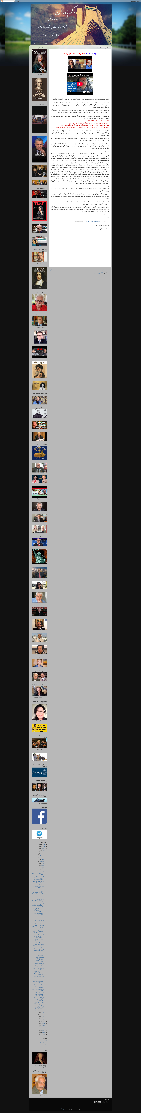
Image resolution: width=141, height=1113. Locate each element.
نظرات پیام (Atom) (99, 273)
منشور (45, 1044)
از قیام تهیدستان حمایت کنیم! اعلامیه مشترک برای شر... (38, 950)
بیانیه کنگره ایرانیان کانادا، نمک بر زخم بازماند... (39, 915)
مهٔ (43, 870)
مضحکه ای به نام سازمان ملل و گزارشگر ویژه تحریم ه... (38, 959)
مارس (42, 1014)
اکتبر (42, 859)
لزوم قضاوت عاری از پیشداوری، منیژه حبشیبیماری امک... (39, 994)
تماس (45, 1046)
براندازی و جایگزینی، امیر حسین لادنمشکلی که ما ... (38, 926)
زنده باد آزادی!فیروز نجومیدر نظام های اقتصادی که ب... (39, 941)
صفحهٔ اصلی (81, 269)
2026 (43, 844)
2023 (43, 851)
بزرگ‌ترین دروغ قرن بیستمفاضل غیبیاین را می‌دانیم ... (38, 973)
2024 (43, 848)
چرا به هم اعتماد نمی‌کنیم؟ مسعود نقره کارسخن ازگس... (38, 900)
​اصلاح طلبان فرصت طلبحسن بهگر (39, 977)
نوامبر (42, 857)
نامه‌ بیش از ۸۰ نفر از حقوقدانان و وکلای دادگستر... (38, 910)
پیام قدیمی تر (55, 269)
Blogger (63, 1109)
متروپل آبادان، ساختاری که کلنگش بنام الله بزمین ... (38, 893)
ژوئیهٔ (42, 865)
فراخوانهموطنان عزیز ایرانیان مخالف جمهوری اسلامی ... (38, 878)
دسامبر (42, 855)
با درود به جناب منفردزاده (40, 954)
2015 (43, 1034)
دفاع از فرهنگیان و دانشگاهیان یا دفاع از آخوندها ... (38, 1004)
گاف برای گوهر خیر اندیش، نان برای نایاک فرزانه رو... (39, 1008)
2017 (43, 1030)
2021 (43, 1021)
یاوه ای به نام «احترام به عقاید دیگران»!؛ (38, 990)
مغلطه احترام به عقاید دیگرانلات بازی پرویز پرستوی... (38, 981)
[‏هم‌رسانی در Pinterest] (75, 221)
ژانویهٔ (42, 1019)
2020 (43, 1023)
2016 (43, 1032)
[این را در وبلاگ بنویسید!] (80, 221)
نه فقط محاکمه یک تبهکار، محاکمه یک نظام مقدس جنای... (38, 965)
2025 (43, 846)
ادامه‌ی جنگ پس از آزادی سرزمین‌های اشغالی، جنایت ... (39, 936)
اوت (42, 863)
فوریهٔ (42, 1016)
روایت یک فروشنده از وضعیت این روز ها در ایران (38, 945)
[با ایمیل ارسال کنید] (82, 221)
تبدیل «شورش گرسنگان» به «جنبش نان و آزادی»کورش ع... (38, 931)
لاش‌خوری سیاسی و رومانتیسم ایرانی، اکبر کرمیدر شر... (38, 905)
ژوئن (42, 867)
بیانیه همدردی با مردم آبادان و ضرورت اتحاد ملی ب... (38, 887)
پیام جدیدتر (105, 269)
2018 (43, 1028)
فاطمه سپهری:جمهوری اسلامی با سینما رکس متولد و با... (38, 873)
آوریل (42, 1012)
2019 (43, 1026)
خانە (46, 1040)
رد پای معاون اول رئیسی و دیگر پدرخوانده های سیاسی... (38, 883)
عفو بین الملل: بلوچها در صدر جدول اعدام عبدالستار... (38, 922)
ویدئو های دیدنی (43, 1042)
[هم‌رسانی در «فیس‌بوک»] (77, 221)
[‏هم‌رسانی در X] (78, 221)
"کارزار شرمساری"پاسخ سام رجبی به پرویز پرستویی (38, 986)
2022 (43, 853)
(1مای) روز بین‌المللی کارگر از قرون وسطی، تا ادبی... (38, 999)
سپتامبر (42, 861)
